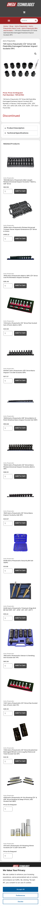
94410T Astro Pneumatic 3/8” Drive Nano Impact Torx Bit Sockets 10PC (19, 371)
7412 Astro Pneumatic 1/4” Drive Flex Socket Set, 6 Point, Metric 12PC (20, 324)
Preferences (20, 895)
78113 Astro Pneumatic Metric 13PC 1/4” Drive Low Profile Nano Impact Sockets (20, 277)
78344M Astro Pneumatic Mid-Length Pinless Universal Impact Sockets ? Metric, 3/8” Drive (19, 182)
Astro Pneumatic (21, 26)
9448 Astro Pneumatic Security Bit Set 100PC (18, 562)
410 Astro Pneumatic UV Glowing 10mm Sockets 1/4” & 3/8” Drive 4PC (18, 847)
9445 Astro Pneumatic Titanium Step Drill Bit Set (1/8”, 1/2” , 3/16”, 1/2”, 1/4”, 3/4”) (19, 609)
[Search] (36, 20)
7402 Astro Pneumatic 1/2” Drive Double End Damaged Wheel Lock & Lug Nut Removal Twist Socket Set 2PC (20, 752)
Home (5, 26)
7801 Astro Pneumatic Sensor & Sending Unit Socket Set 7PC (19, 656)
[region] (20, 886)
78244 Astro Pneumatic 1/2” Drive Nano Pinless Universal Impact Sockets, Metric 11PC (19, 467)
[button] (9, 20)
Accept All (20, 889)
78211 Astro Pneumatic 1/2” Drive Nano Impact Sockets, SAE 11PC (18, 514)
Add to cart (20, 191)
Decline (20, 901)
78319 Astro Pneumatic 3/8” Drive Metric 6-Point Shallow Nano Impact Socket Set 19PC (20, 419)
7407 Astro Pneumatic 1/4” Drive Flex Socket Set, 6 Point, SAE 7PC (20, 704)
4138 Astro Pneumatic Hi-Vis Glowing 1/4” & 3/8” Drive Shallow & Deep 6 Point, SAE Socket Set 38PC (20, 799)
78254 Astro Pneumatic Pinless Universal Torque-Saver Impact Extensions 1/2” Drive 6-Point (20, 229)
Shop (11, 26)
